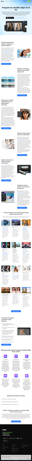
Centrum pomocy (14, 445)
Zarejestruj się (24, 1)
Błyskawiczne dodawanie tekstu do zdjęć (25, 229)
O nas (3, 445)
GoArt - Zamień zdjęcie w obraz (25, 445)
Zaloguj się (29, 1)
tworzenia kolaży (19, 140)
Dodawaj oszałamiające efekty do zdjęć (5, 253)
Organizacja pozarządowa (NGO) (15, 449)
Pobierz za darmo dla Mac (20, 17)
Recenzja (4, 448)
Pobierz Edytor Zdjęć (22, 95)
